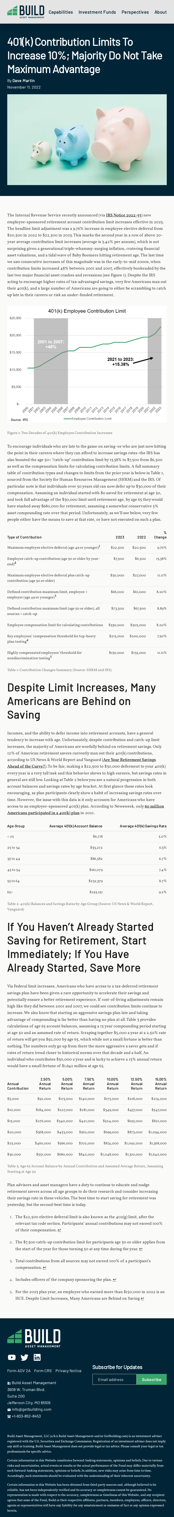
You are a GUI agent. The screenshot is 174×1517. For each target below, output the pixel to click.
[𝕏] (24, 1357)
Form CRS (43, 1370)
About (161, 12)
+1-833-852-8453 (26, 1415)
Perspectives (135, 12)
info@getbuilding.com (31, 1409)
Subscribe (151, 1379)
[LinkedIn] (37, 1357)
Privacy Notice (69, 1370)
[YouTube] (11, 1357)
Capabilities (61, 12)
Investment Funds (97, 12)
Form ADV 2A (19, 1370)
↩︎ (59, 1230)
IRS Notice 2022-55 (123, 215)
